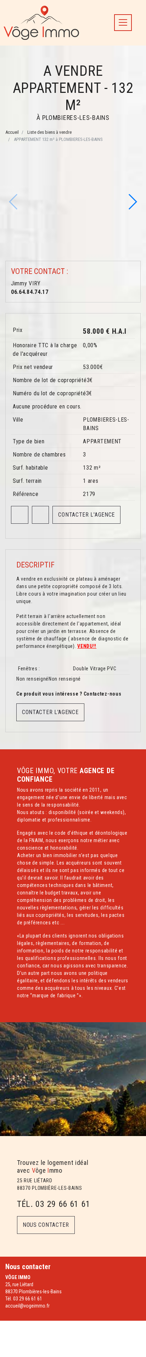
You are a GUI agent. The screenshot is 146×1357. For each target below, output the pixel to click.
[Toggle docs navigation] (123, 22)
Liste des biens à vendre (49, 132)
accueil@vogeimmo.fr (27, 1306)
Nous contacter (46, 1224)
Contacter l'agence (86, 514)
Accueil (12, 132)
